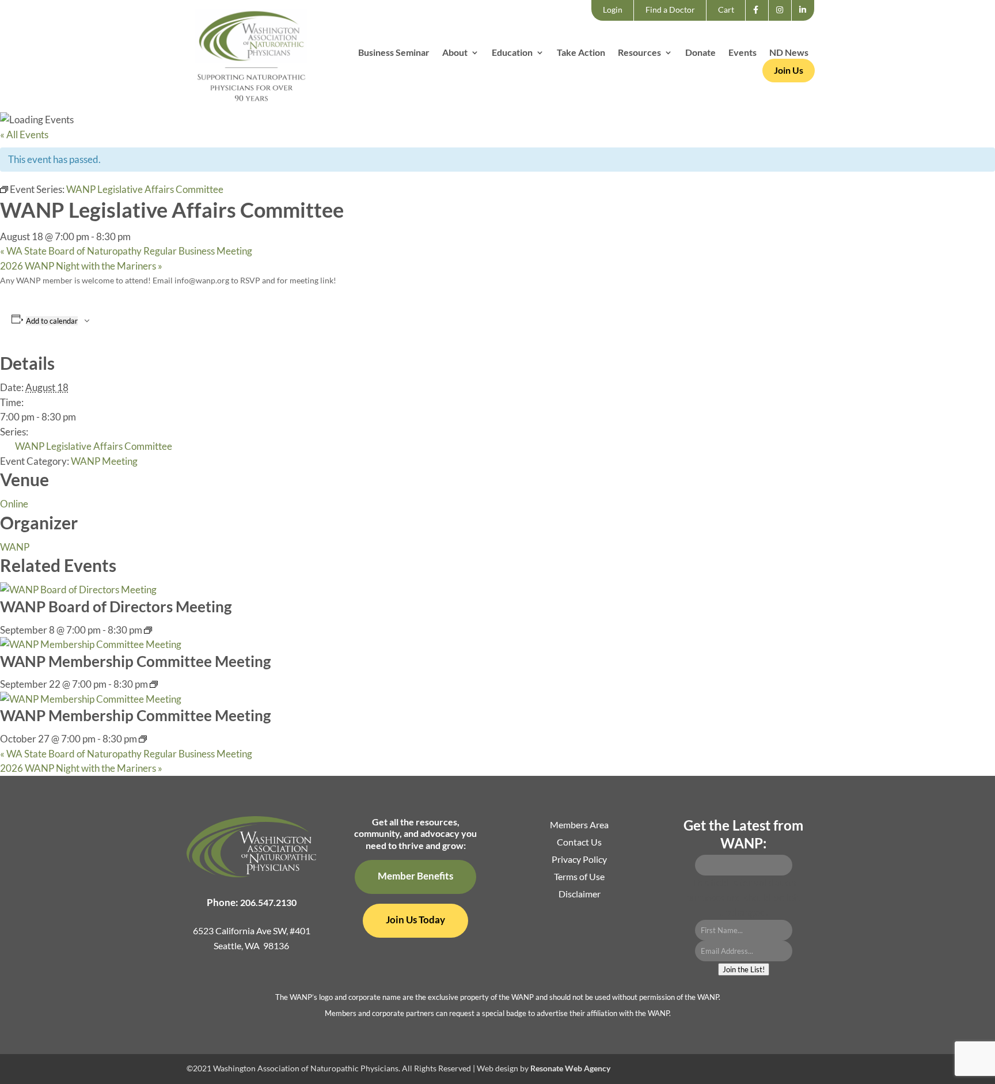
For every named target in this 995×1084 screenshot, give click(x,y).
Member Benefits (415, 876)
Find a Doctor (670, 9)
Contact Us (579, 842)
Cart (726, 9)
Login (612, 9)
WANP (14, 547)
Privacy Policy (579, 860)
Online (14, 504)
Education (512, 53)
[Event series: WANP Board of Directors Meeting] (148, 630)
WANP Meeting (104, 461)
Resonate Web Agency (570, 1068)
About (455, 53)
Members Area (579, 825)
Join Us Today (415, 920)
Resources (639, 53)
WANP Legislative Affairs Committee (93, 446)
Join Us (788, 70)
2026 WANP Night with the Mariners (81, 266)
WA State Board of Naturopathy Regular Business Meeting (126, 251)
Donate (700, 53)
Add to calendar (52, 320)
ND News (788, 53)
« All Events (24, 134)
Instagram (783, 20)
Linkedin (805, 20)
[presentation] (78, 589)
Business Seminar (394, 53)
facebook (759, 20)
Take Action (581, 53)
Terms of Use (579, 877)
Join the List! (744, 969)
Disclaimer (580, 894)
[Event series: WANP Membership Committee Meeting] (154, 684)
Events (742, 53)
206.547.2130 (268, 902)
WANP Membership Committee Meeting (135, 661)
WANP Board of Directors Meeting (115, 606)
